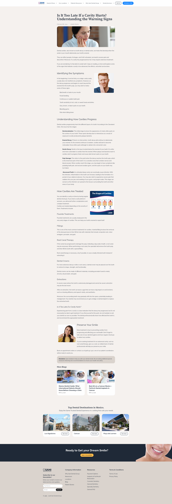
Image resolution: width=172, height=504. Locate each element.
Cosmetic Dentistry (93, 481)
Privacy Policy (113, 476)
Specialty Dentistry (93, 487)
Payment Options (92, 474)
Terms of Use (113, 474)
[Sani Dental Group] (41, 3)
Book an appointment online (66, 350)
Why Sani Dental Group (72, 474)
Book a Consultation (87, 455)
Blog (66, 482)
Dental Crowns (63, 261)
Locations (68, 479)
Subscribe (59, 489)
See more (65, 433)
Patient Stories (69, 484)
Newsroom (68, 476)
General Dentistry (92, 484)
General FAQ (91, 489)
